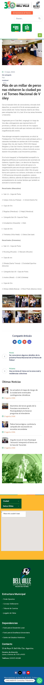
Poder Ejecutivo (9, 599)
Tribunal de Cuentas (10, 608)
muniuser (5, 80)
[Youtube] (28, 672)
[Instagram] (24, 672)
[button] (22, 13)
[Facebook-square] (16, 672)
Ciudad (6, 501)
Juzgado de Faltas (9, 613)
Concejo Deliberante (10, 604)
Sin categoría (6, 75)
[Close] (20, 672)
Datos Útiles (8, 506)
